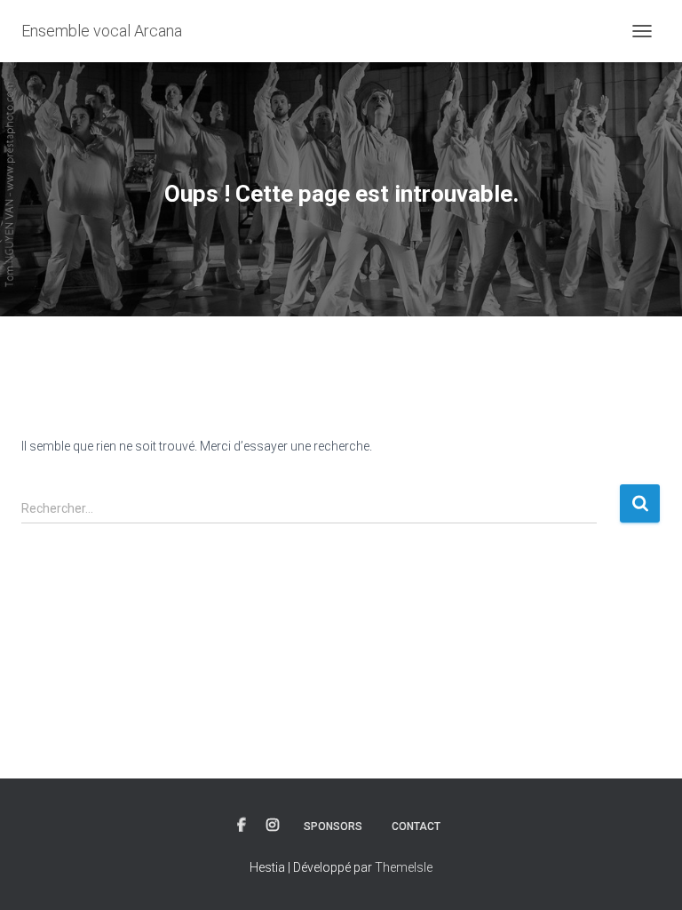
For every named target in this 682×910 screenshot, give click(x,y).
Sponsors (333, 826)
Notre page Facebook (241, 825)
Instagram (273, 825)
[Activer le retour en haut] (647, 874)
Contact (416, 826)
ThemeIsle (403, 867)
